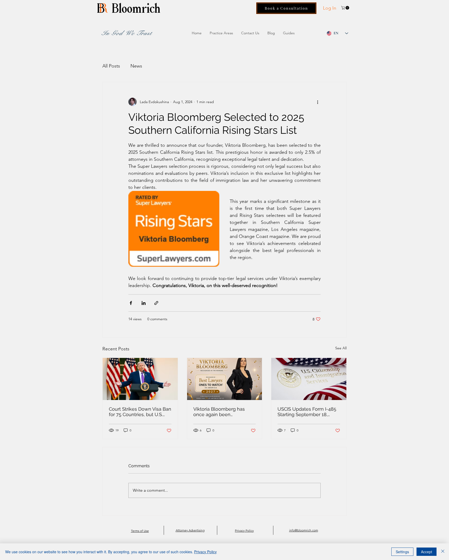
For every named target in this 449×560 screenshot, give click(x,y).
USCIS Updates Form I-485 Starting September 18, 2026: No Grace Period (307, 411)
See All (341, 348)
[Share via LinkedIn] (143, 303)
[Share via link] (156, 303)
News (136, 66)
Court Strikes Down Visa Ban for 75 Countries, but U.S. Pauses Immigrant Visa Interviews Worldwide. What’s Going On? (140, 411)
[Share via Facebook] (130, 303)
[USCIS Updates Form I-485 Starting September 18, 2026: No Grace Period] (308, 379)
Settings (402, 551)
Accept (426, 551)
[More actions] (317, 102)
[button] (345, 8)
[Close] (443, 552)
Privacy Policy (205, 551)
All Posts (111, 66)
